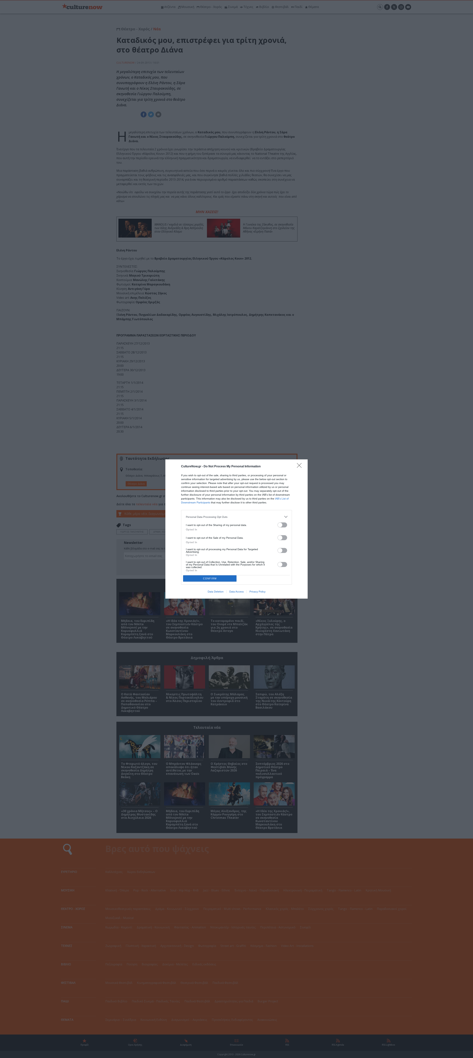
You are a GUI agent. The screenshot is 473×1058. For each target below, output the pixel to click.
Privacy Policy (257, 591)
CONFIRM (210, 578)
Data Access (236, 591)
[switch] (282, 524)
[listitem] (236, 517)
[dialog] (236, 529)
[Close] (300, 466)
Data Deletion (216, 591)
